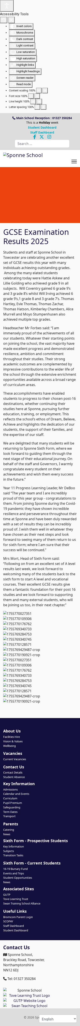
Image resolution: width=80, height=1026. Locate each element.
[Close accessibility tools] (11, 20)
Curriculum (10, 798)
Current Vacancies (14, 759)
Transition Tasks (13, 855)
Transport (9, 816)
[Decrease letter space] (37, 107)
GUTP (6, 895)
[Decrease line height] (33, 101)
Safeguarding (11, 807)
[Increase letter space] (43, 107)
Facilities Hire (11, 737)
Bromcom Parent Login (18, 917)
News (6, 834)
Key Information (13, 846)
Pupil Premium (12, 803)
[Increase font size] (37, 96)
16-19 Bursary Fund (15, 869)
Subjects (8, 851)
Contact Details (12, 772)
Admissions (10, 789)
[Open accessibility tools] (7, 6)
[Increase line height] (39, 101)
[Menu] (74, 158)
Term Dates (10, 812)
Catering (8, 830)
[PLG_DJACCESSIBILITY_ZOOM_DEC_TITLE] (39, 90)
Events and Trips (13, 873)
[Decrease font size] (31, 96)
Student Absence (14, 777)
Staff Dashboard (42, 132)
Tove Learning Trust (15, 899)
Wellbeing (9, 746)
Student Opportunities (17, 878)
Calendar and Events (16, 794)
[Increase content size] (45, 90)
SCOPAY (8, 921)
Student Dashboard (42, 127)
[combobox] (42, 144)
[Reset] (3, 20)
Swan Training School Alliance (21, 903)
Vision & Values (13, 741)
